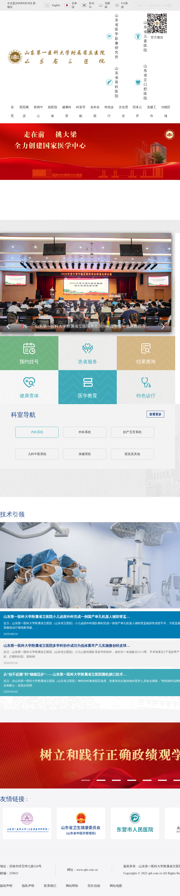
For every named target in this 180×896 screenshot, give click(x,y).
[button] (8, 326)
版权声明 (6, 885)
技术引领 (12, 514)
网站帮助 (72, 885)
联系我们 (50, 885)
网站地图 (116, 885)
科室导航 (23, 414)
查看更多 (155, 414)
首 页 (12, 109)
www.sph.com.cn (87, 869)
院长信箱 (94, 885)
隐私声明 (28, 885)
